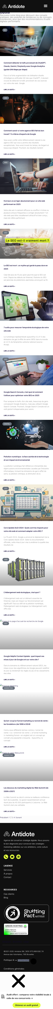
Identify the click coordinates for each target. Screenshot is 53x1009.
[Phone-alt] (6, 857)
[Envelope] (12, 857)
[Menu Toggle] (45, 6)
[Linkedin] (18, 857)
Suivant (19, 817)
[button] (18, 990)
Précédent (4, 817)
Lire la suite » (9, 89)
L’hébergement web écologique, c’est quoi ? (22, 592)
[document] (26, 990)
